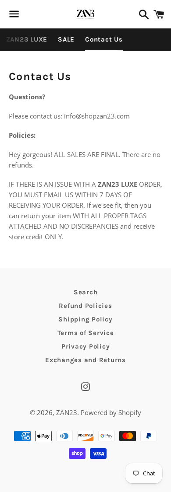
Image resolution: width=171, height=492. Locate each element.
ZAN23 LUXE (27, 39)
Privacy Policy (85, 346)
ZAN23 (66, 412)
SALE (66, 39)
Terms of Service (85, 333)
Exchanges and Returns (85, 360)
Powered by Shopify (111, 412)
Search (86, 292)
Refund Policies (85, 306)
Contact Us (104, 39)
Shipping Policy (85, 319)
